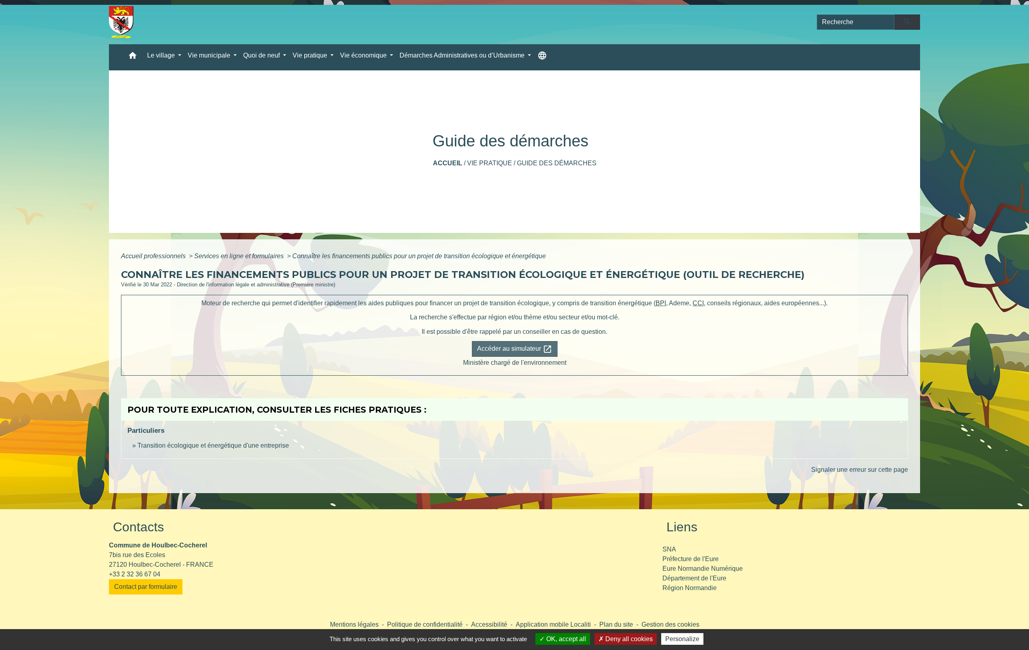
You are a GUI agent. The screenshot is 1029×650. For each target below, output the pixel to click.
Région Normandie (689, 587)
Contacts (138, 527)
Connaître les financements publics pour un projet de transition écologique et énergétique (419, 256)
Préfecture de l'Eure (690, 558)
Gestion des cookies (670, 624)
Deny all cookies (628, 639)
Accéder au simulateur (514, 349)
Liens (681, 527)
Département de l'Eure (694, 578)
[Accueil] (121, 22)
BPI (661, 303)
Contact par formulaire (145, 586)
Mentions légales (354, 624)
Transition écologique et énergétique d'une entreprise (213, 445)
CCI (698, 303)
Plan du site (616, 624)
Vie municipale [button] (210, 55)
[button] (132, 57)
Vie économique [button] (364, 55)
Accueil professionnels (154, 256)
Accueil (447, 163)
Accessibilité (489, 624)
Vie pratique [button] (311, 55)
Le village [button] (161, 55)
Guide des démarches (556, 163)
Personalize (682, 639)
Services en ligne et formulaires (239, 256)
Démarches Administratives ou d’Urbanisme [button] (463, 55)
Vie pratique (489, 163)
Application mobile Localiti (553, 624)
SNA (669, 549)
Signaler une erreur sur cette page (859, 469)
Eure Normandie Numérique (702, 568)
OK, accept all (565, 639)
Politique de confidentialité (425, 624)
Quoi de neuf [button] (262, 55)
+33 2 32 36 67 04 (134, 574)
